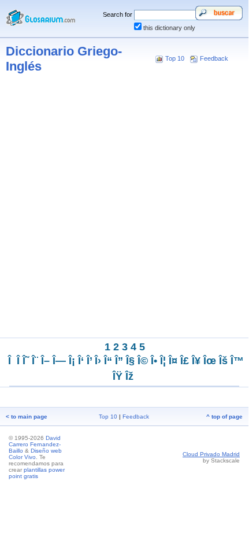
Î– (45, 361)
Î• (154, 361)
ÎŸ (117, 376)
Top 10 (174, 58)
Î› (98, 361)
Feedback (214, 58)
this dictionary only (169, 27)
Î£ (184, 361)
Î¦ (163, 361)
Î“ (108, 361)
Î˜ (26, 361)
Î (18, 361)
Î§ (130, 361)
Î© (142, 361)
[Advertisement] (124, 208)
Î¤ (173, 361)
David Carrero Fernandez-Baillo (35, 444)
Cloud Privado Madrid (211, 454)
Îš (223, 361)
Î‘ (81, 361)
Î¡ (72, 361)
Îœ (209, 361)
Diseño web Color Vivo (35, 453)
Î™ (237, 361)
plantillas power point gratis (37, 473)
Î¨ (35, 361)
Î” (119, 361)
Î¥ (196, 361)
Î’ (89, 361)
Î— (59, 361)
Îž (129, 376)
